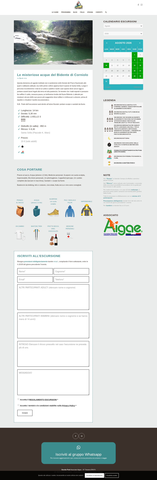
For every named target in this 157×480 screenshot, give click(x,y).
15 (134, 65)
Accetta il (39, 400)
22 (134, 71)
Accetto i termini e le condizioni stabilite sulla (48, 405)
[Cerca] (105, 12)
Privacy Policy (68, 405)
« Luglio (108, 87)
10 (106, 65)
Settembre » (138, 87)
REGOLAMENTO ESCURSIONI (43, 400)
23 (140, 71)
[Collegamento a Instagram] (141, 4)
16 (140, 65)
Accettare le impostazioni (94, 475)
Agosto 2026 (123, 43)
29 (134, 76)
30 (140, 76)
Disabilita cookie (111, 475)
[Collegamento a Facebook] (138, 4)
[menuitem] (55, 12)
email (56, 261)
